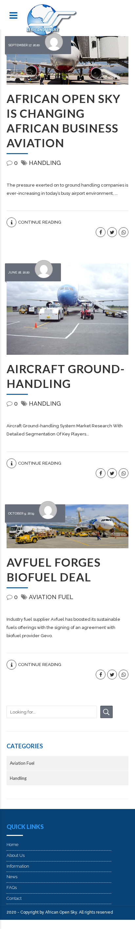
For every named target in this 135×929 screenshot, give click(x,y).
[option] (67, 60)
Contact (14, 898)
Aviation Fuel (51, 597)
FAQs (12, 887)
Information (18, 866)
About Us (16, 855)
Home (12, 844)
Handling (45, 162)
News (12, 876)
